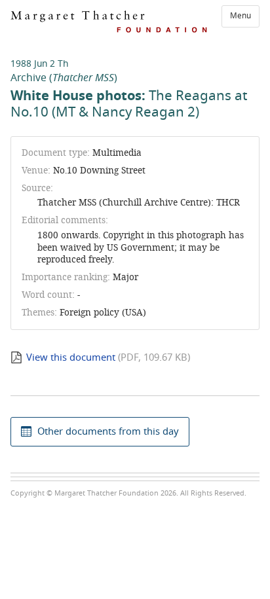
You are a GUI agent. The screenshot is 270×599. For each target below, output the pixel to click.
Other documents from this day (108, 431)
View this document (70, 357)
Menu (240, 16)
